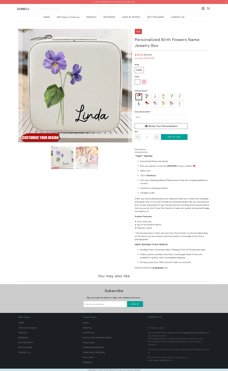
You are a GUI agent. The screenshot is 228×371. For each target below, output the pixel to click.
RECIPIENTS (23, 337)
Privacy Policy (89, 342)
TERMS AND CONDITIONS (94, 352)
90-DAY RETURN (158, 268)
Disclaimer (87, 362)
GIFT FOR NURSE (25, 347)
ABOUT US (87, 328)
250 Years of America (27, 328)
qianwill (112, 370)
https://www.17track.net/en (194, 332)
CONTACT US (24, 352)
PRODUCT (22, 332)
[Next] (130, 85)
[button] (91, 17)
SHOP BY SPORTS (25, 342)
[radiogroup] (161, 100)
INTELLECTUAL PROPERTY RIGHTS (97, 337)
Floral (139, 70)
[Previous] (20, 85)
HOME (21, 323)
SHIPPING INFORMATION (93, 347)
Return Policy (88, 357)
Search (86, 323)
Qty (136, 131)
